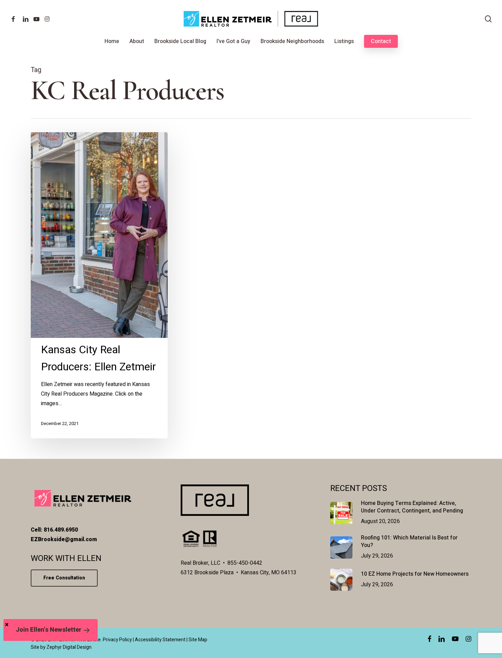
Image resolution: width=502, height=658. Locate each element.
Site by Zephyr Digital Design (61, 647)
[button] (50, 630)
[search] (488, 19)
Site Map (198, 639)
